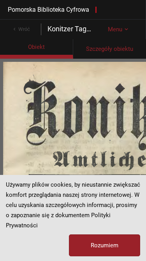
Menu (115, 29)
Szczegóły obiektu (109, 48)
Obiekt (36, 46)
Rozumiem (104, 245)
